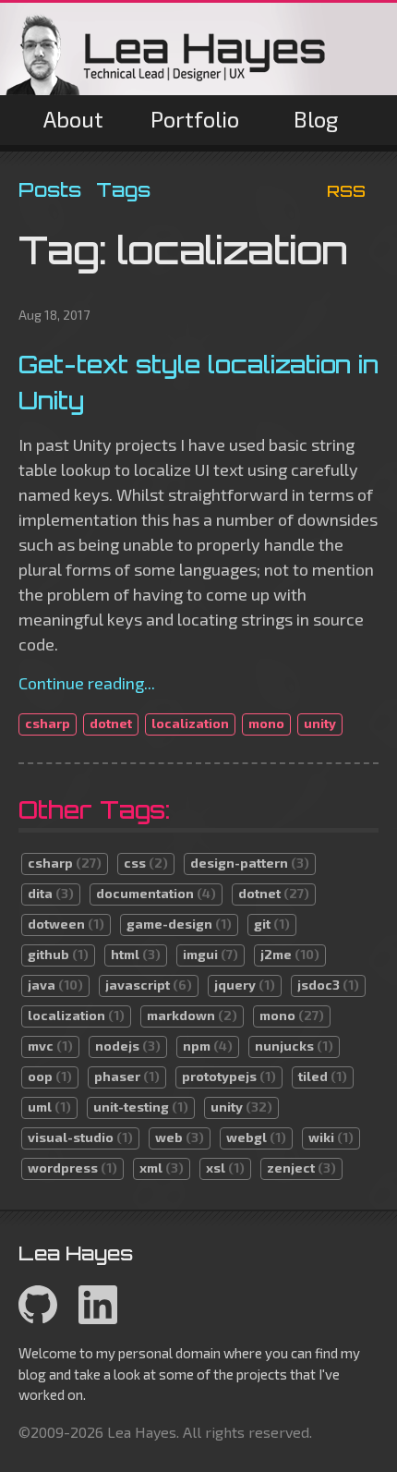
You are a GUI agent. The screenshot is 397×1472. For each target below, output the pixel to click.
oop (50, 1076)
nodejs (128, 1045)
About (73, 118)
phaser (127, 1076)
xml (161, 1167)
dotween (66, 923)
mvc (50, 1045)
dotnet (111, 723)
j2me (289, 954)
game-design (179, 923)
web (179, 1137)
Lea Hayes (166, 53)
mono (266, 723)
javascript (148, 984)
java (55, 984)
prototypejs (229, 1076)
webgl (256, 1137)
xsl (225, 1167)
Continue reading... (86, 683)
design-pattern (249, 862)
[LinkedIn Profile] (97, 1318)
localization (190, 723)
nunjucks (294, 1045)
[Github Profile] (37, 1318)
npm (208, 1045)
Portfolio (194, 118)
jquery (244, 984)
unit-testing (140, 1106)
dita (51, 893)
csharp (47, 723)
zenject (301, 1167)
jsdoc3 (328, 984)
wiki (331, 1137)
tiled (322, 1076)
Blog (316, 118)
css (146, 862)
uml (49, 1106)
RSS (346, 191)
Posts (49, 189)
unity (320, 723)
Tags (123, 189)
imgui (210, 954)
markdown (192, 1015)
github (58, 954)
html (136, 954)
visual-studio (80, 1137)
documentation (156, 893)
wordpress (72, 1167)
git (272, 923)
